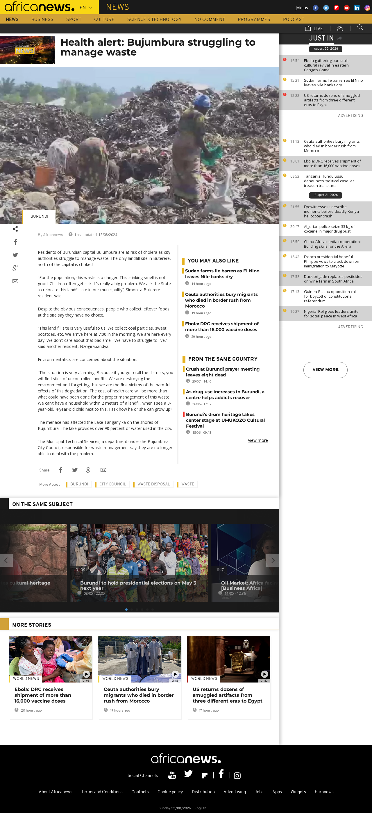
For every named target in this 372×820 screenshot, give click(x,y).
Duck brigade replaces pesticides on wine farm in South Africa (333, 278)
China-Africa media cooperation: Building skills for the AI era (332, 244)
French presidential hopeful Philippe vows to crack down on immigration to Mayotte (331, 261)
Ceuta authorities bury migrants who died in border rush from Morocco (332, 146)
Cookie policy (170, 792)
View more (325, 370)
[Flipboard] (205, 775)
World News (26, 679)
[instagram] (237, 775)
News (12, 19)
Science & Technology (154, 19)
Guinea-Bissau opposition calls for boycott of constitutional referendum (331, 296)
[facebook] (222, 775)
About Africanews (55, 792)
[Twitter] (189, 775)
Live (317, 29)
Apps (277, 792)
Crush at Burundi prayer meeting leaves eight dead (223, 372)
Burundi (39, 217)
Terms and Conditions (102, 792)
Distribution (203, 792)
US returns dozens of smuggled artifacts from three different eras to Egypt (332, 100)
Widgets (298, 792)
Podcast (293, 19)
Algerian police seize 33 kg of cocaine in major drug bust (329, 228)
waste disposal (153, 484)
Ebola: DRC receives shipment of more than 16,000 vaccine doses (332, 163)
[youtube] (173, 775)
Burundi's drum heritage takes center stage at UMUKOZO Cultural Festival (225, 420)
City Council (112, 484)
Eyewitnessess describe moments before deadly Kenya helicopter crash (331, 211)
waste (187, 484)
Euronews (324, 792)
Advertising (234, 792)
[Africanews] (37, 6)
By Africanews (50, 235)
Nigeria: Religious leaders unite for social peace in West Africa (331, 313)
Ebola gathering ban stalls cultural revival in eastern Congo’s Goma (327, 65)
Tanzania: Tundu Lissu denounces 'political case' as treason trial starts (329, 181)
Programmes (254, 19)
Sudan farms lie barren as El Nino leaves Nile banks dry (333, 82)
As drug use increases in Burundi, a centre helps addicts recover (225, 394)
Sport (73, 19)
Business (42, 19)
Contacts (140, 792)
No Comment (209, 19)
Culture (104, 19)
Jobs (259, 792)
